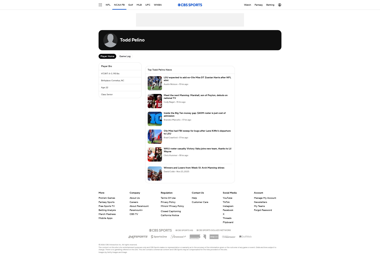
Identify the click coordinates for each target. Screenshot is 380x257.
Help (194, 201)
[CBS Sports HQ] (184, 233)
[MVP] (214, 239)
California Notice (170, 218)
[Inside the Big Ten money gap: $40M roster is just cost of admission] (155, 122)
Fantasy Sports (106, 205)
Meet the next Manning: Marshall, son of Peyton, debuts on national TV (196, 100)
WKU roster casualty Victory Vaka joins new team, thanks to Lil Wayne (197, 154)
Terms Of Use (168, 201)
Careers (134, 205)
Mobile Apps (105, 221)
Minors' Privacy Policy (172, 209)
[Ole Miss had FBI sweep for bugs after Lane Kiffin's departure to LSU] (155, 140)
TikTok (226, 205)
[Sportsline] (159, 239)
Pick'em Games (107, 201)
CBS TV (134, 217)
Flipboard (228, 225)
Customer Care (200, 205)
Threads (227, 221)
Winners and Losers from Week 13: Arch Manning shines (194, 171)
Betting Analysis (107, 213)
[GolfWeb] (245, 240)
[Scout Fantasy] (229, 240)
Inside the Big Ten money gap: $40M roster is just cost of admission (195, 118)
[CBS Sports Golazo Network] (214, 233)
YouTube (227, 201)
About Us (135, 201)
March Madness (107, 217)
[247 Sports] (138, 239)
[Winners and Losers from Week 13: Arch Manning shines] (155, 177)
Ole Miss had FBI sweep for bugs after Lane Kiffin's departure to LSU (197, 136)
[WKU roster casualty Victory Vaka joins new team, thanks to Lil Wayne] (155, 158)
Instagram (228, 209)
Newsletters (260, 205)
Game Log (124, 56)
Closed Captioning (171, 214)
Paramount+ (136, 213)
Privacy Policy (168, 205)
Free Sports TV (107, 209)
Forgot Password (263, 213)
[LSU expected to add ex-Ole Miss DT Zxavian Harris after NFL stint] (155, 87)
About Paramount (139, 209)
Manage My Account (265, 201)
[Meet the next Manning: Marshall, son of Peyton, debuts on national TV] (155, 105)
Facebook (228, 213)
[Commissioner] (198, 239)
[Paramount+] (178, 239)
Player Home (107, 56)
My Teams (259, 209)
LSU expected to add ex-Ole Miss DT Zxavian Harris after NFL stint (197, 82)
